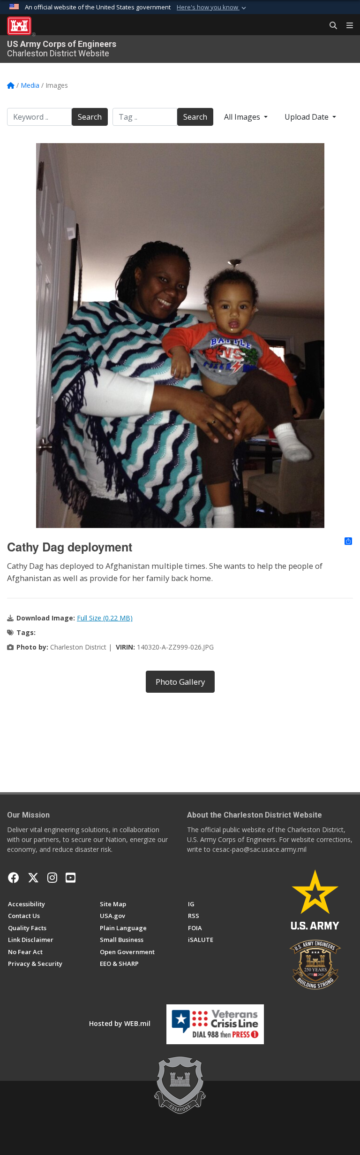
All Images (243, 117)
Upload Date (307, 117)
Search (90, 117)
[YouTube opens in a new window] (70, 877)
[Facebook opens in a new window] (13, 877)
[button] (212, 7)
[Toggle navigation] (346, 26)
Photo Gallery (180, 681)
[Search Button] (330, 26)
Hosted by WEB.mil (119, 1023)
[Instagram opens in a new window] (52, 877)
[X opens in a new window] (33, 877)
